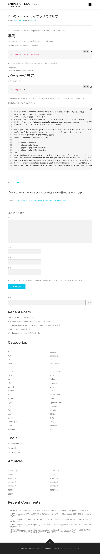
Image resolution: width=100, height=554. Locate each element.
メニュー (90, 4)
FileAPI (10, 375)
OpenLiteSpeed (56, 402)
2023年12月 (54, 470)
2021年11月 (12, 494)
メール (11, 257)
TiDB (52, 418)
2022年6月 (54, 482)
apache (53, 352)
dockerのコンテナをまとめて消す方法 (25, 510)
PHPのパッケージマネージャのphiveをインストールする (32, 524)
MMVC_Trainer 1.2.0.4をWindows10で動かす (27, 519)
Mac (9, 394)
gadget (52, 375)
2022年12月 (12, 474)
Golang (53, 379)
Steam (10, 418)
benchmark (54, 356)
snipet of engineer (23, 3)
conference (54, 363)
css (9, 367)
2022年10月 (54, 474)
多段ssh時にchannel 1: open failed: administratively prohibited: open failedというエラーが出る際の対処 (50, 530)
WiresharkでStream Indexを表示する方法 (24, 333)
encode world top (15, 443)
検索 (9, 297)
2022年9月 (12, 478)
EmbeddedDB (55, 371)
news (52, 398)
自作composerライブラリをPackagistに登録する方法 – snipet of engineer (43, 200)
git (9, 379)
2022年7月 (12, 482)
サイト (10, 268)
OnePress (56, 548)
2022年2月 (54, 486)
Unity (52, 422)
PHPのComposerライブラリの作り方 (24, 514)
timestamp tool (14, 452)
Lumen (52, 391)
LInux (52, 387)
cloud (10, 363)
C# (9, 360)
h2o (9, 383)
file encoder (12, 448)
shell (9, 414)
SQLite (52, 414)
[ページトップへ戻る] (50, 542)
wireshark (54, 425)
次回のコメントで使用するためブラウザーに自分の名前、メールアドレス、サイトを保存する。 (46, 280)
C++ (51, 360)
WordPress (12, 429)
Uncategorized (13, 422)
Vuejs (10, 425)
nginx (10, 402)
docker (10, 371)
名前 (10, 247)
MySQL (11, 398)
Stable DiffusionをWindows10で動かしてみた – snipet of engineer (51, 520)
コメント (11, 218)
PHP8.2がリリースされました (19, 329)
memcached (55, 394)
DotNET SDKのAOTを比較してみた (21, 317)
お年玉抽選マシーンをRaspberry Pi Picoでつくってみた (29, 321)
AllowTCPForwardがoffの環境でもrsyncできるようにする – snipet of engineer (42, 532)
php (19, 182)
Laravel (11, 387)
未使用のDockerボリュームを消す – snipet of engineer (63, 510)
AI (9, 352)
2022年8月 (54, 478)
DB (51, 367)
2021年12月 (54, 490)
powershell (54, 406)
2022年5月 (12, 486)
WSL (52, 429)
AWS (10, 356)
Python (11, 410)
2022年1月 (12, 490)
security (53, 410)
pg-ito (33, 20)
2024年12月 (12, 470)
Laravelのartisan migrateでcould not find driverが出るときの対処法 (34, 325)
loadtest (11, 391)
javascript (54, 383)
